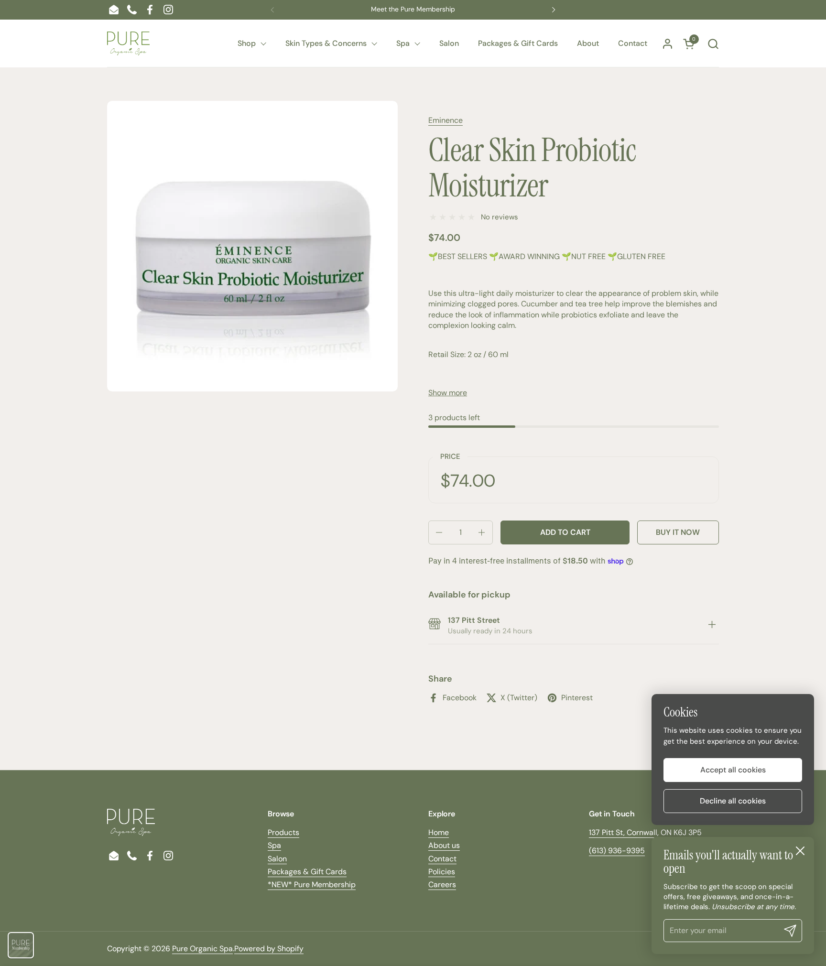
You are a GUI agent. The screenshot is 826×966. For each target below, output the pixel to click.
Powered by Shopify (269, 949)
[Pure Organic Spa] (128, 43)
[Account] (668, 44)
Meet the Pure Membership (413, 9)
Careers (442, 884)
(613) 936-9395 (617, 851)
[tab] (712, 626)
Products (283, 832)
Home (438, 832)
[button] (713, 44)
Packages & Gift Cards (307, 872)
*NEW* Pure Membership (312, 884)
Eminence (445, 120)
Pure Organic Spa (202, 949)
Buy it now (678, 532)
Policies (441, 872)
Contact (442, 859)
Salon (277, 859)
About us (444, 845)
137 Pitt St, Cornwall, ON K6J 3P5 (645, 832)
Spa (274, 845)
